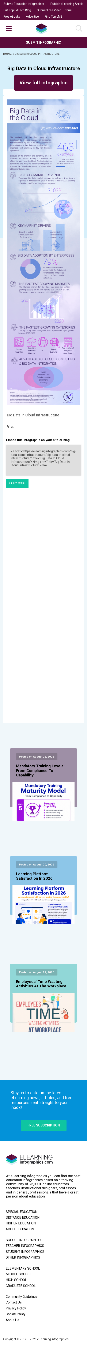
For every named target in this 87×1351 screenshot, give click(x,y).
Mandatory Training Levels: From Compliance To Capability (40, 770)
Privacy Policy (16, 1308)
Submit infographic (43, 42)
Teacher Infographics (25, 1246)
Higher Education (21, 1223)
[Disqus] (43, 549)
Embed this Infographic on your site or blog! (38, 440)
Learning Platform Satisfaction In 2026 (34, 876)
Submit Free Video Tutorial (54, 10)
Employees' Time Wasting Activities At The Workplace (41, 984)
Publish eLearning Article (66, 4)
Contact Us (14, 1302)
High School (16, 1280)
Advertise (32, 16)
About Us (12, 1320)
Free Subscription (43, 1125)
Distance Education (22, 1218)
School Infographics (24, 1240)
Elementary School (23, 1268)
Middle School (18, 1274)
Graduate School (21, 1286)
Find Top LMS (54, 16)
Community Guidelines (22, 1297)
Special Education (21, 1212)
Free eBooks (12, 16)
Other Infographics (23, 1257)
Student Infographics (25, 1252)
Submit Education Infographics (24, 4)
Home (7, 53)
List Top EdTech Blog (17, 10)
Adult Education (20, 1229)
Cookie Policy (15, 1314)
